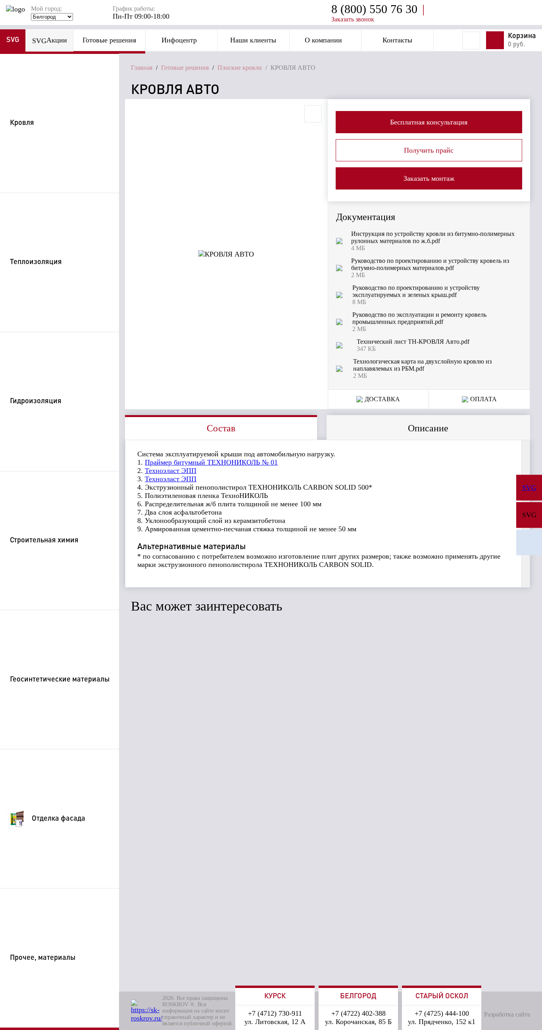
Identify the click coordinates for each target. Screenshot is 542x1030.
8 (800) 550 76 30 (374, 8)
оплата (483, 399)
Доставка (382, 399)
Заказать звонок (352, 19)
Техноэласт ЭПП (170, 471)
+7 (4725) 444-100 (442, 1013)
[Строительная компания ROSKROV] (529, 542)
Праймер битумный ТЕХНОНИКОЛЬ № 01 (211, 462)
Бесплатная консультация (428, 122)
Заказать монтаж (429, 178)
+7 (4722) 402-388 (358, 1013)
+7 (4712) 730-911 (275, 1013)
